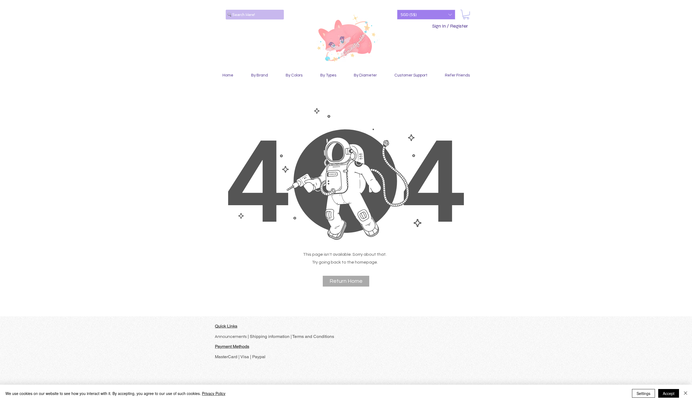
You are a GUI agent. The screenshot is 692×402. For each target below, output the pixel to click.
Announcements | (232, 336)
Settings (643, 393)
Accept (668, 393)
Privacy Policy (213, 393)
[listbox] (426, 14)
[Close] (685, 393)
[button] (426, 14)
